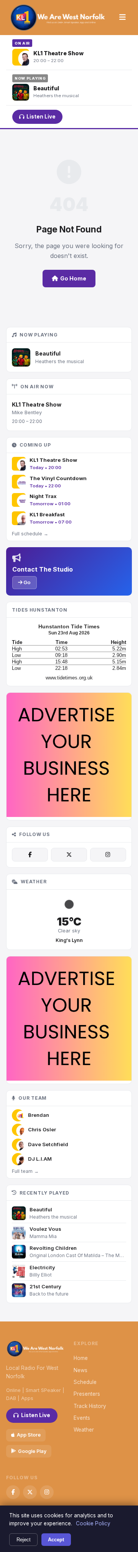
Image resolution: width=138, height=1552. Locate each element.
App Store (29, 1435)
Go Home (73, 278)
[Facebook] (30, 855)
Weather (84, 1430)
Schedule (85, 1382)
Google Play (32, 1451)
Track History (90, 1406)
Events (82, 1418)
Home (81, 1358)
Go (26, 582)
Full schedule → (30, 534)
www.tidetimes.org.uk (69, 678)
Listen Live (41, 117)
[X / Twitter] (69, 855)
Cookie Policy (93, 1523)
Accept (56, 1539)
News (80, 1370)
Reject (23, 1539)
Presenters (87, 1394)
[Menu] (122, 17)
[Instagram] (108, 855)
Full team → (25, 1171)
